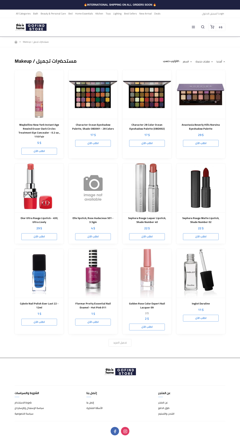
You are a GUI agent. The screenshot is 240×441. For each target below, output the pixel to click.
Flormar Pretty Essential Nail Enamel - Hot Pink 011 (93, 306)
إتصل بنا (90, 403)
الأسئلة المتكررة (94, 408)
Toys (108, 13)
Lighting (117, 13)
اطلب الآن (39, 151)
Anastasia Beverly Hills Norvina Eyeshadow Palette (201, 127)
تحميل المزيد (120, 342)
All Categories (23, 13)
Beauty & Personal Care (53, 13)
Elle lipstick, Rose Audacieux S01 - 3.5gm (93, 220)
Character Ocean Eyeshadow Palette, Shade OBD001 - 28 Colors (93, 127)
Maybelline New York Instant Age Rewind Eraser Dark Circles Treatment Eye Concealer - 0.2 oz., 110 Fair (39, 131)
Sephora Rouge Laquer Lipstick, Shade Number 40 (147, 220)
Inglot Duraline (201, 304)
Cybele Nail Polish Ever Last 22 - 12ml (39, 306)
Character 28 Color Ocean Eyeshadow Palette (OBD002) (147, 127)
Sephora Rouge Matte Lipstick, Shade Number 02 (200, 220)
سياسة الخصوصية (24, 414)
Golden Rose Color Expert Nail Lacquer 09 (147, 306)
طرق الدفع (164, 408)
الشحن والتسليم (166, 414)
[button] (193, 27)
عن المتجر (163, 403)
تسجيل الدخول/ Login (213, 13)
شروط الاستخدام (23, 403)
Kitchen (99, 13)
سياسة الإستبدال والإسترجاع (29, 408)
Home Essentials (84, 13)
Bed (70, 13)
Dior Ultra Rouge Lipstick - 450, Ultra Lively (39, 220)
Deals (157, 13)
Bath (35, 13)
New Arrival (145, 13)
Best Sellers (130, 13)
